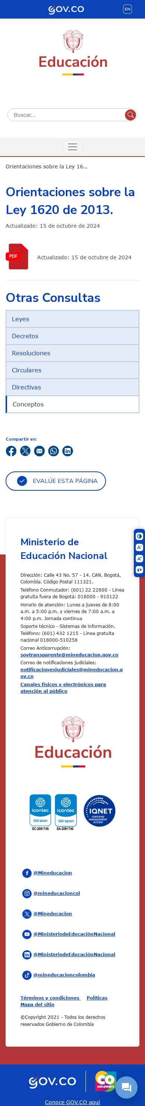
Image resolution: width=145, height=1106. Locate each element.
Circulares (26, 370)
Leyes (20, 319)
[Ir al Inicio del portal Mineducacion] (72, 743)
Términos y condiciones (50, 997)
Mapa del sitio (37, 1004)
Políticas (97, 997)
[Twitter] (25, 450)
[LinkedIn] (67, 450)
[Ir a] (19, 256)
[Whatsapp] (53, 450)
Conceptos (28, 404)
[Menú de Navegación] (72, 146)
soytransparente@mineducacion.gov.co (69, 654)
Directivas (26, 387)
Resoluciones (31, 353)
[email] (39, 450)
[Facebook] (11, 450)
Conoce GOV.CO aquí (72, 1102)
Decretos (25, 336)
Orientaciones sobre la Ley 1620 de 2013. (52, 166)
